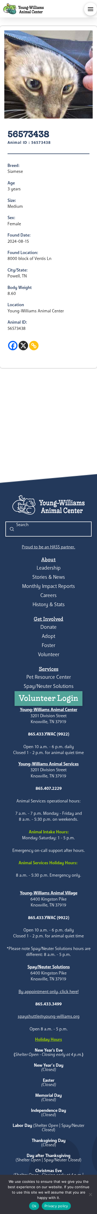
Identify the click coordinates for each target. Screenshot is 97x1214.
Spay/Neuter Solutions (49, 686)
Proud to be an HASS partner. (48, 547)
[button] (90, 9)
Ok (34, 1206)
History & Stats (49, 604)
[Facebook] (13, 345)
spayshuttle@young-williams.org (48, 1016)
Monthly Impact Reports (48, 586)
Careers (48, 595)
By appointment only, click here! (49, 991)
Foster (48, 645)
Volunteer (48, 654)
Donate (48, 627)
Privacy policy (56, 1206)
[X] (23, 345)
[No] (90, 1194)
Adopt (48, 636)
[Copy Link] (34, 345)
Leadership (49, 568)
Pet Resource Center (48, 677)
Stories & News (48, 577)
